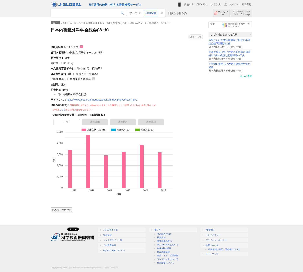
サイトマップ (212, 254)
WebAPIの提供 (164, 248)
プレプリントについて (167, 259)
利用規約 (210, 230)
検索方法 (161, 237)
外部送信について (165, 262)
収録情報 (107, 235)
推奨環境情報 (163, 252)
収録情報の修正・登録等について (224, 249)
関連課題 (151, 121)
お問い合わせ (212, 245)
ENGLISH (202, 4)
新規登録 (246, 4)
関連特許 (123, 121)
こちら (62, 109)
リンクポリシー (213, 235)
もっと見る (246, 76)
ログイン (233, 4)
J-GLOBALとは (110, 230)
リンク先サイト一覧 (112, 240)
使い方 (190, 4)
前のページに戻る (61, 210)
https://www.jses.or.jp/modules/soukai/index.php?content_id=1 (102, 99)
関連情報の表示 (164, 241)
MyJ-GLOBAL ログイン (114, 250)
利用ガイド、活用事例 (167, 255)
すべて (66, 121)
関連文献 (95, 121)
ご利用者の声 (109, 245)
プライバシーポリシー (216, 240)
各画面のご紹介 (164, 234)
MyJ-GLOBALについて (168, 244)
